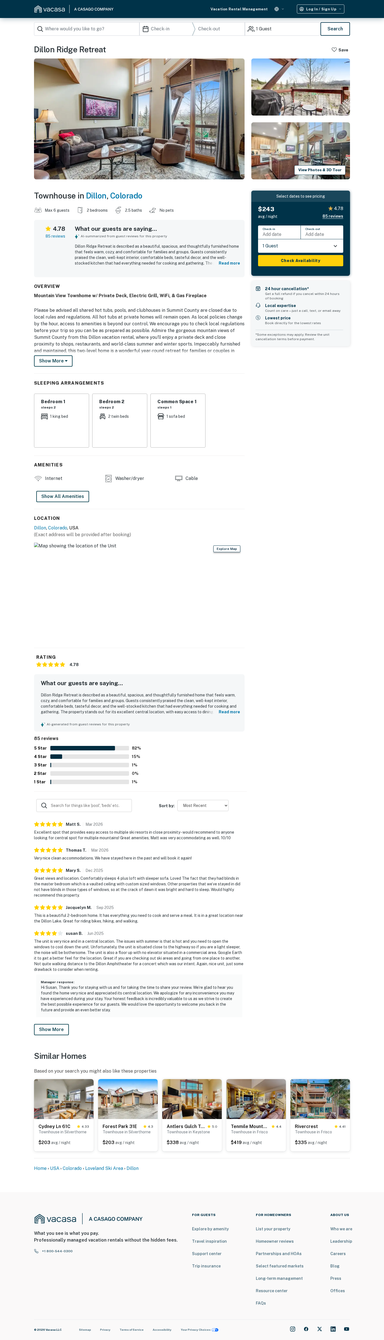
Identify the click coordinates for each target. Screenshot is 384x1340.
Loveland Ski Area (104, 1168)
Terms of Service (131, 1329)
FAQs (261, 1303)
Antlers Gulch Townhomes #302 (186, 1126)
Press (335, 1278)
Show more (52, 361)
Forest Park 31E (120, 1126)
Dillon (96, 195)
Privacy (105, 1329)
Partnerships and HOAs (279, 1253)
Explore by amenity (210, 1229)
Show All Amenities (62, 496)
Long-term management (279, 1278)
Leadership (341, 1241)
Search (335, 28)
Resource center (272, 1291)
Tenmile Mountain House (250, 1126)
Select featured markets (280, 1266)
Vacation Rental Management (239, 9)
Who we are (341, 1229)
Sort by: (167, 806)
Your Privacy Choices (196, 1329)
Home (40, 1168)
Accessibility (162, 1329)
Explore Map (227, 549)
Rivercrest (306, 1126)
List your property (273, 1229)
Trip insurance (206, 1266)
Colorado (126, 195)
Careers (338, 1253)
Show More (51, 1029)
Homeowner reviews (275, 1241)
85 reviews (55, 236)
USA (54, 1168)
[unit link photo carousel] (64, 1098)
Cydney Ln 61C (54, 1126)
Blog (335, 1266)
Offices (337, 1291)
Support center (207, 1253)
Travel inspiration (209, 1241)
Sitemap (85, 1329)
